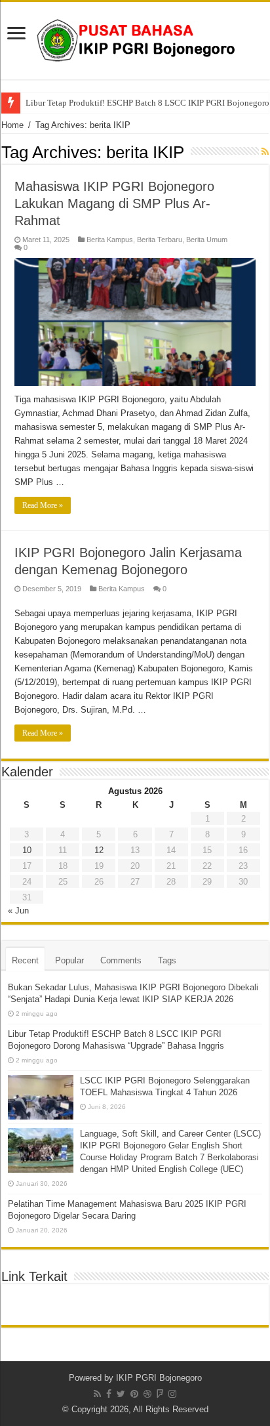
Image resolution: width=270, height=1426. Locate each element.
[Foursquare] (159, 1394)
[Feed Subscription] (265, 151)
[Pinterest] (134, 1394)
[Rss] (97, 1394)
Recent (25, 960)
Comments (121, 960)
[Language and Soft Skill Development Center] (135, 38)
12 (99, 850)
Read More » (42, 505)
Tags (167, 960)
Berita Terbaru (159, 239)
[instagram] (172, 1394)
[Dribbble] (147, 1394)
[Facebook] (109, 1394)
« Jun (18, 910)
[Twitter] (120, 1394)
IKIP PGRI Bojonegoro (159, 1378)
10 (26, 850)
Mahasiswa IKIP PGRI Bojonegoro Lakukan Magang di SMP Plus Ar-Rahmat (114, 203)
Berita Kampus (110, 239)
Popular (69, 960)
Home (12, 125)
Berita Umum (206, 239)
